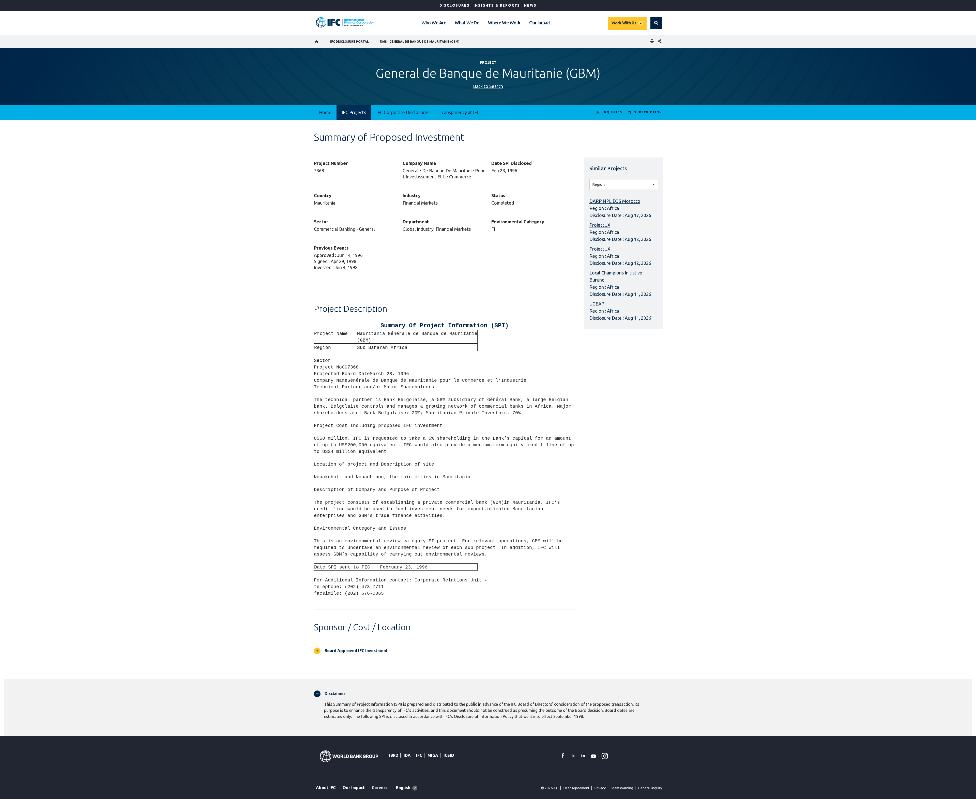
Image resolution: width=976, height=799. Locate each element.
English (403, 787)
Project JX (599, 224)
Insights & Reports (497, 5)
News (530, 5)
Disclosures (454, 5)
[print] (650, 41)
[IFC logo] (345, 22)
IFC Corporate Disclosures (402, 112)
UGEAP (596, 303)
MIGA (433, 755)
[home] (317, 41)
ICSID (449, 755)
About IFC (326, 787)
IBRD (393, 755)
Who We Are (433, 22)
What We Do (467, 22)
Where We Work (504, 22)
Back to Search (488, 86)
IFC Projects (354, 112)
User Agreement (576, 788)
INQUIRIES (612, 112)
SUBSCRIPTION (648, 112)
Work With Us (624, 23)
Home (325, 112)
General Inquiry (650, 788)
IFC (419, 755)
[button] (656, 23)
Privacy (600, 788)
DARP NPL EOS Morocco (614, 201)
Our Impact (540, 22)
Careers (379, 787)
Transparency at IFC (459, 112)
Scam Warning (622, 788)
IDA (407, 755)
